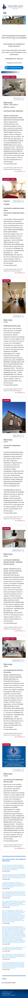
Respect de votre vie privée (8, 995)
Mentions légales (6, 993)
